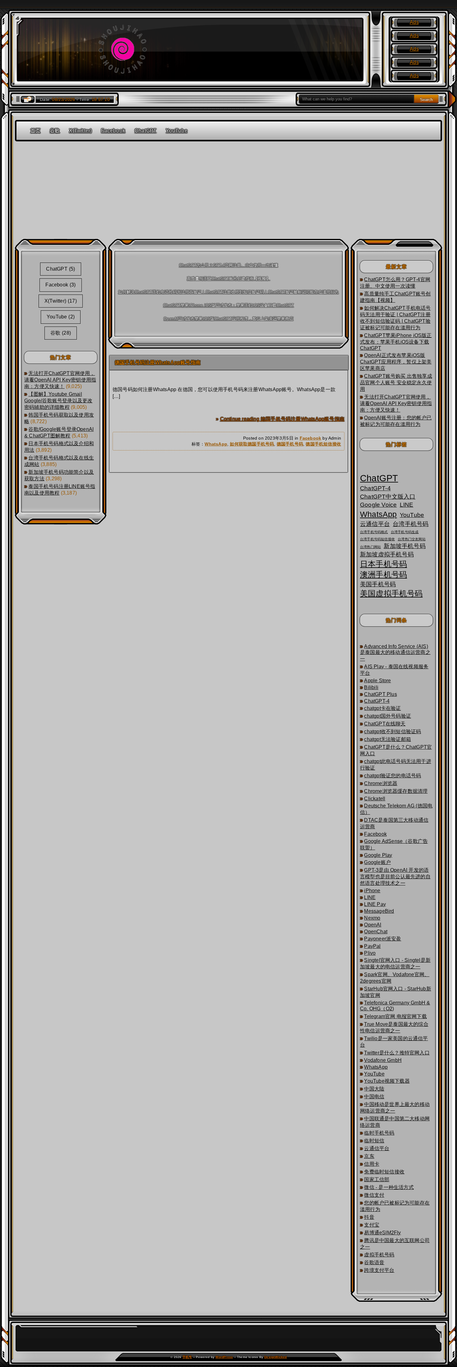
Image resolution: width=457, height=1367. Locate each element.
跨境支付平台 (379, 1270)
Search (426, 99)
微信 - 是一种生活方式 (388, 1187)
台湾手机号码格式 (374, 532)
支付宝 (371, 1225)
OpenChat (375, 931)
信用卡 (371, 1164)
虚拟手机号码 (379, 1254)
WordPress (224, 1357)
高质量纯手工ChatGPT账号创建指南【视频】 (228, 278)
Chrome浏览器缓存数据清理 (395, 791)
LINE (406, 504)
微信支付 (374, 1195)
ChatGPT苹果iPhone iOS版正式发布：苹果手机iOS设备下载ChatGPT (228, 305)
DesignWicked (275, 1357)
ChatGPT (145, 130)
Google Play (378, 855)
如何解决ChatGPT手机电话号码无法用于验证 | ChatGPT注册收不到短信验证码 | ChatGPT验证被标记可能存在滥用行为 (228, 292)
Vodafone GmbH (383, 1060)
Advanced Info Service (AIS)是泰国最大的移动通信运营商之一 (395, 652)
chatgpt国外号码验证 (387, 716)
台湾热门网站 (370, 547)
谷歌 (55, 130)
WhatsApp (216, 443)
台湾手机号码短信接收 (377, 539)
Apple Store (377, 680)
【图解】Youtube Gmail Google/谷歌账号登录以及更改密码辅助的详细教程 (58, 400)
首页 (35, 130)
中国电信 (374, 1096)
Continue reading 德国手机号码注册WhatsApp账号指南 (282, 419)
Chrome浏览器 (380, 783)
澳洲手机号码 (383, 574)
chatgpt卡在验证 (382, 708)
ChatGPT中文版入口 (387, 496)
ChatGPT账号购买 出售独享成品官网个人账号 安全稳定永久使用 (396, 382)
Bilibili (371, 687)
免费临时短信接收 (384, 1171)
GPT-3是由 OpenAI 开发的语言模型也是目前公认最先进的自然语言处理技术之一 (395, 876)
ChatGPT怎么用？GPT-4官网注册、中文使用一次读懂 (228, 265)
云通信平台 (375, 524)
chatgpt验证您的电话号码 (392, 775)
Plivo (370, 953)
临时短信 (374, 1140)
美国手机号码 (378, 584)
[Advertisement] (228, 187)
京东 (369, 1156)
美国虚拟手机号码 (391, 593)
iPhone (372, 890)
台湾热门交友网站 (412, 539)
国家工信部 (376, 1179)
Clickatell (374, 798)
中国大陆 (374, 1088)
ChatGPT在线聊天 (384, 723)
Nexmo (372, 918)
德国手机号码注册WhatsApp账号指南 (158, 362)
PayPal (372, 946)
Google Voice (378, 504)
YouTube (176, 130)
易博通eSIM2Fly (382, 1232)
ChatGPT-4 (375, 488)
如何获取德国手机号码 (252, 443)
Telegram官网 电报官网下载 (395, 1016)
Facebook (113, 130)
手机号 (187, 1357)
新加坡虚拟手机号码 (387, 554)
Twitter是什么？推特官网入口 (396, 1052)
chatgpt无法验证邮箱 (387, 739)
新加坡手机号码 (404, 546)
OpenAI (372, 924)
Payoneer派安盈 (382, 938)
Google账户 (377, 862)
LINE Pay (375, 904)
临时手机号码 (379, 1133)
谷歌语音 (374, 1262)
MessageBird (379, 911)
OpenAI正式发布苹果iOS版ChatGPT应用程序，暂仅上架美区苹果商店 (228, 318)
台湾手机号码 (410, 524)
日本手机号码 (383, 564)
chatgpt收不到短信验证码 (392, 731)
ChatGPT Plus (380, 694)
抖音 (369, 1217)
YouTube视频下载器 (386, 1081)
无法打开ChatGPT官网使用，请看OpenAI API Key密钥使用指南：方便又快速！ (60, 380)
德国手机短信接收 (323, 443)
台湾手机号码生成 (405, 532)
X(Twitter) (80, 130)
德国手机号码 (290, 443)
